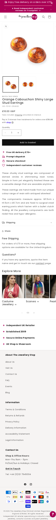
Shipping (18, 115)
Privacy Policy (12, 421)
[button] (5, 17)
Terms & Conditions (15, 409)
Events (8, 386)
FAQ (7, 380)
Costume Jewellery (8, 303)
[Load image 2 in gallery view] (28, 84)
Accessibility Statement (17, 434)
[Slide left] (22, 313)
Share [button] (8, 231)
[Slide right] (34, 313)
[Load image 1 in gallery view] (11, 84)
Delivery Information (15, 427)
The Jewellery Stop (18, 511)
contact (40, 263)
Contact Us (11, 374)
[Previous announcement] (5, 9)
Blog (7, 392)
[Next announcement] (51, 9)
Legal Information (14, 440)
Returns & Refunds (14, 415)
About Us (10, 362)
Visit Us (9, 368)
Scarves (31, 301)
